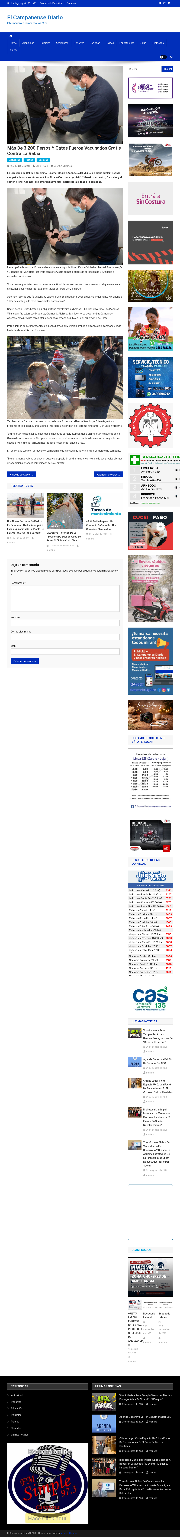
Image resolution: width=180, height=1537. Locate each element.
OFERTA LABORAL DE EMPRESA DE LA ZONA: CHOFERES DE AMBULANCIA (149, 1274)
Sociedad (95, 43)
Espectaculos (127, 43)
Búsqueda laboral (149, 1315)
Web (13, 645)
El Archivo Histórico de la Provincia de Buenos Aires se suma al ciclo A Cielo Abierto (64, 536)
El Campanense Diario (35, 17)
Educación (16, 1408)
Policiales (45, 43)
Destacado (158, 43)
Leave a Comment (63, 166)
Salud (143, 43)
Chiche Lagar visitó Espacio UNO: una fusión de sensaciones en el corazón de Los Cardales (158, 1086)
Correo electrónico (21, 631)
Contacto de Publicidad (51, 3)
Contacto (71, 3)
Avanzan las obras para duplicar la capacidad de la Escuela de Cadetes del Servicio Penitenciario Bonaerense (110, 474)
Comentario (18, 583)
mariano (11, 542)
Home (13, 43)
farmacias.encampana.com (151, 503)
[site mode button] (163, 57)
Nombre (15, 617)
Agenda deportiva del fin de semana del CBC (157, 1061)
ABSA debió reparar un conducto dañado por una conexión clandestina (101, 525)
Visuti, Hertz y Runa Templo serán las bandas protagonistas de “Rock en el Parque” (158, 1036)
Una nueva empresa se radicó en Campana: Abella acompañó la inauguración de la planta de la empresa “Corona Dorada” (25, 527)
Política (110, 43)
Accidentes (62, 43)
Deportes (79, 43)
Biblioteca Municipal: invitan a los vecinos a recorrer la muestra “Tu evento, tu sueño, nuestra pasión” (157, 1117)
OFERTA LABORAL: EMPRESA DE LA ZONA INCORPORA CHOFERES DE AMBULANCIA (135, 1327)
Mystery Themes (69, 1533)
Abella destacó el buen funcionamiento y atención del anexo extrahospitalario (24, 474)
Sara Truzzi (42, 165)
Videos (14, 50)
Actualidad (28, 43)
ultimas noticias (19, 1434)
